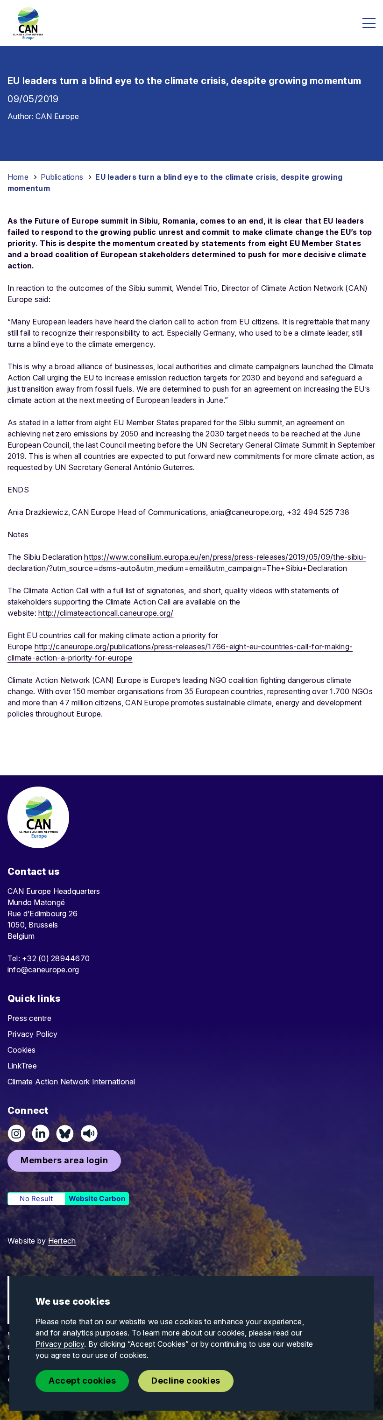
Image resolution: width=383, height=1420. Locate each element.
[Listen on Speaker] (89, 1133)
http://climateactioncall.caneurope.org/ (105, 613)
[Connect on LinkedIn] (41, 1133)
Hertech (62, 1240)
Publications (62, 177)
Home (17, 177)
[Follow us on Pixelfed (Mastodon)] (65, 1133)
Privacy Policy (32, 1034)
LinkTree (22, 1065)
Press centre (29, 1018)
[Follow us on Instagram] (16, 1133)
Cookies (21, 1049)
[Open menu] (369, 23)
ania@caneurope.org (246, 512)
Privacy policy (59, 1344)
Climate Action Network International (71, 1081)
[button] (64, 1161)
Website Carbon (97, 1198)
